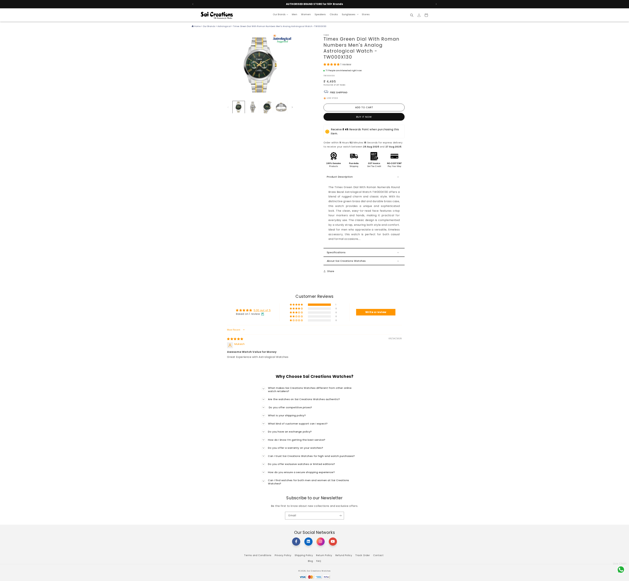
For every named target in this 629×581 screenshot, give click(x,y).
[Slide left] (228, 107)
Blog (310, 561)
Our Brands (209, 26)
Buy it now (364, 117)
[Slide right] (292, 107)
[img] (235, 339)
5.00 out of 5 (262, 310)
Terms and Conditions (257, 555)
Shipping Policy (304, 555)
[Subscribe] (340, 515)
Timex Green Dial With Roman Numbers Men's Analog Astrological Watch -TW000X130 (279, 26)
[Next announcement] (436, 4)
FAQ (318, 561)
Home (197, 26)
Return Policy (324, 555)
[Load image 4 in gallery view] (281, 107)
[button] (350, 14)
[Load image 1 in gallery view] (238, 107)
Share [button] (330, 271)
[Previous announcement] (192, 4)
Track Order (362, 555)
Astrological (224, 26)
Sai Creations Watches (319, 571)
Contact (378, 555)
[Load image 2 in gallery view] (253, 107)
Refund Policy (343, 555)
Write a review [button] (375, 312)
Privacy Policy (283, 555)
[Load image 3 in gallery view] (267, 107)
